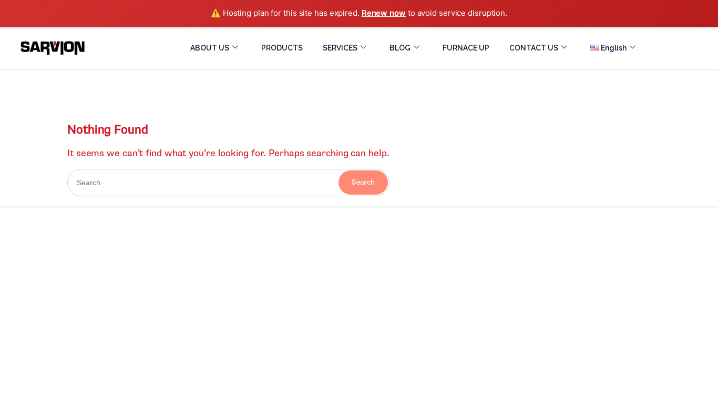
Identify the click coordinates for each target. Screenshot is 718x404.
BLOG (400, 48)
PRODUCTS (282, 48)
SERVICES (340, 48)
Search (363, 182)
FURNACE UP (466, 48)
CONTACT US (533, 48)
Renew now (384, 13)
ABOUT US (209, 48)
